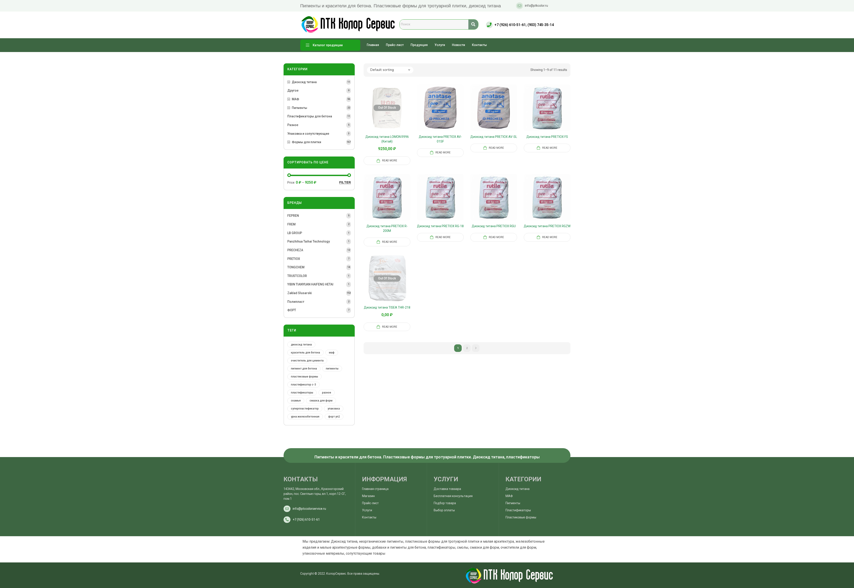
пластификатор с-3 (303, 384)
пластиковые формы (304, 376)
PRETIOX (293, 259)
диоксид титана (301, 344)
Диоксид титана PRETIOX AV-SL (493, 136)
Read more (389, 160)
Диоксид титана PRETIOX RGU (494, 226)
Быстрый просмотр (392, 113)
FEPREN (293, 215)
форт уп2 (334, 416)
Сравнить (381, 113)
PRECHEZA (295, 250)
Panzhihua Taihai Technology (308, 241)
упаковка (334, 408)
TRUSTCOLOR (297, 276)
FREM (291, 224)
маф (331, 352)
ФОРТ (291, 310)
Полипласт (295, 301)
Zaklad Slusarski (299, 293)
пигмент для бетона (304, 368)
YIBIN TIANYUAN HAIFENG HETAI (310, 284)
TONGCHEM (295, 267)
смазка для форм (321, 400)
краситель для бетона (305, 352)
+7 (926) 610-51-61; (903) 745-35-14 (524, 25)
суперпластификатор (305, 408)
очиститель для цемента (307, 360)
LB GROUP (294, 233)
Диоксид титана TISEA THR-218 (387, 307)
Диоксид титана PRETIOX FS (547, 136)
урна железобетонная (305, 416)
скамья (296, 400)
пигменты (332, 368)
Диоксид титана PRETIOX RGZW (547, 226)
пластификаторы (302, 392)
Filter (345, 182)
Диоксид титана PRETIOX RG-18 (440, 226)
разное (326, 392)
